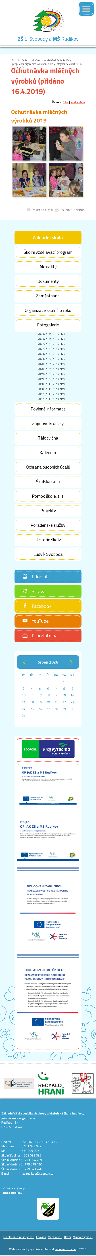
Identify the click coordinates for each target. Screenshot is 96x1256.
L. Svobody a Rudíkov (48, 39)
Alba (66, 102)
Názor (67, 1237)
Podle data (78, 102)
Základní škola (45, 64)
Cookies (41, 1237)
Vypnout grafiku (82, 1237)
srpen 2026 (48, 662)
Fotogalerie (61, 64)
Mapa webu (55, 1237)
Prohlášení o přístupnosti (18, 1237)
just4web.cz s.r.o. (65, 1249)
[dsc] (29, 159)
